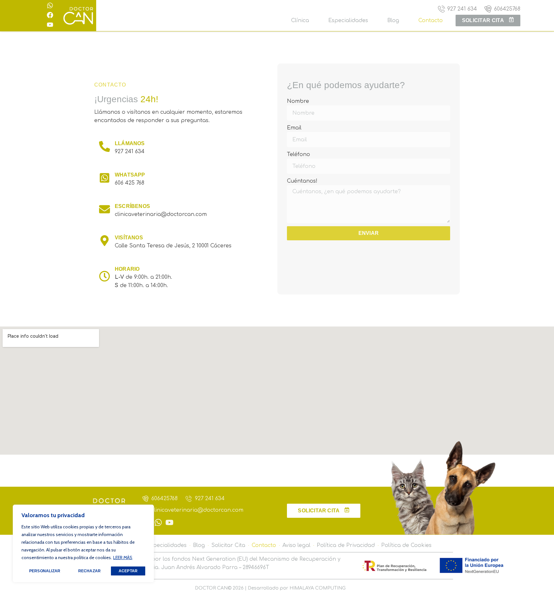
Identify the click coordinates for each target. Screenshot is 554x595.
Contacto (430, 20)
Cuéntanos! (302, 181)
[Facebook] (50, 15)
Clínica (300, 20)
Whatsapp (130, 175)
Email (294, 128)
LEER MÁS (122, 557)
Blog (393, 20)
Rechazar (89, 571)
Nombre (298, 101)
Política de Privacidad (346, 545)
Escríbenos (132, 206)
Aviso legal (296, 545)
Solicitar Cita (228, 545)
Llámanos (130, 143)
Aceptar (128, 571)
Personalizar (44, 571)
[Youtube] (50, 25)
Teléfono (298, 154)
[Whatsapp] (50, 5)
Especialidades (348, 20)
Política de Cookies (406, 545)
